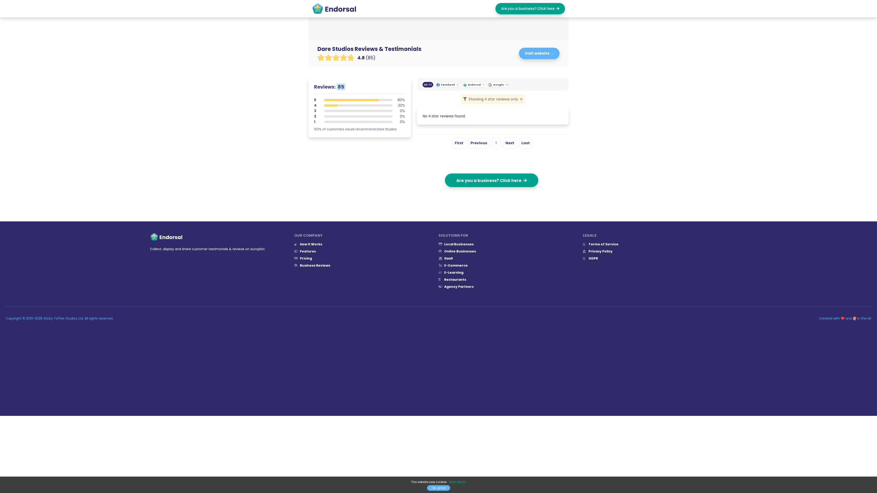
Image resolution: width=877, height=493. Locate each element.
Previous (478, 143)
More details (457, 482)
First (459, 143)
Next (509, 143)
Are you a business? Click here (528, 8)
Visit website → (539, 53)
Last (525, 143)
